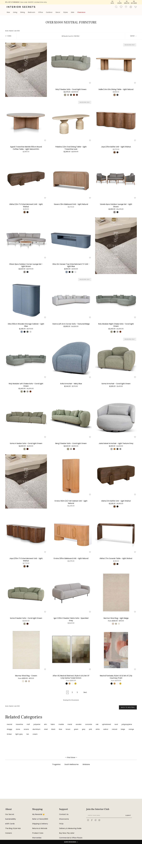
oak (97, 724)
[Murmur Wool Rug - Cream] (26, 650)
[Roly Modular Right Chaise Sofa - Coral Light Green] (116, 298)
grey (83, 729)
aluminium (36, 729)
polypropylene (127, 724)
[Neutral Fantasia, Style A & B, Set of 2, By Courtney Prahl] (116, 650)
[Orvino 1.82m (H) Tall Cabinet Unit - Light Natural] (71, 475)
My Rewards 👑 (38, 814)
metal (70, 724)
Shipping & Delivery (40, 823)
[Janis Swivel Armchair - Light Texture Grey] (116, 418)
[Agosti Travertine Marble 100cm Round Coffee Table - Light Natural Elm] (26, 121)
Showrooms (64, 819)
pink (90, 729)
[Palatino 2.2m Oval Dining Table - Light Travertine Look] (71, 121)
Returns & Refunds (39, 828)
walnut (105, 729)
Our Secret (9, 814)
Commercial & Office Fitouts (70, 838)
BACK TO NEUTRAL (128, 707)
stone (18, 729)
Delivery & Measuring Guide (70, 828)
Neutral (11, 31)
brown (68, 729)
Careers (8, 833)
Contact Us (63, 814)
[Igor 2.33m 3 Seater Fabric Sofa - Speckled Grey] (71, 592)
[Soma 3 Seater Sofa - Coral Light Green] (26, 592)
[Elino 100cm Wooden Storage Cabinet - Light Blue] (26, 298)
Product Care (37, 833)
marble (61, 724)
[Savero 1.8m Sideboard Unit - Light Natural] (71, 178)
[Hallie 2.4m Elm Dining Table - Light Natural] (116, 63)
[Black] (66, 683)
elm (45, 724)
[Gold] (75, 683)
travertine (19, 724)
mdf (28, 724)
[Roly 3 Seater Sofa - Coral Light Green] (71, 63)
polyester (37, 724)
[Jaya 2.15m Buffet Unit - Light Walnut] (116, 121)
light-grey (19, 734)
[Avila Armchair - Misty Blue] (71, 358)
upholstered (106, 724)
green (76, 729)
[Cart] (135, 7)
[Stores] (126, 7)
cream (35, 734)
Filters (9, 36)
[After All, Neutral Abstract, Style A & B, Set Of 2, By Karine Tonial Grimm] (71, 650)
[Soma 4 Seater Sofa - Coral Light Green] (26, 418)
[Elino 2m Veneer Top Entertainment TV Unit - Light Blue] (71, 238)
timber (9, 734)
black (53, 729)
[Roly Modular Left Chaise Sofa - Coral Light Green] (26, 358)
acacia (26, 729)
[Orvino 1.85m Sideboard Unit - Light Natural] (71, 533)
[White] (72, 683)
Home (6, 31)
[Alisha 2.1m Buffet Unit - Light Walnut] (116, 475)
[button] (71, 842)
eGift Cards (10, 823)
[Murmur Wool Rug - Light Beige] (116, 592)
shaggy (9, 729)
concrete (88, 724)
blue (60, 729)
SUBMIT (128, 815)
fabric (53, 724)
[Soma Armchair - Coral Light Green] (116, 358)
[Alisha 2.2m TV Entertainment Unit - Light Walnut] (26, 178)
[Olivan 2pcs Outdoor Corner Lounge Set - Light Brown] (26, 238)
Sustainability (10, 819)
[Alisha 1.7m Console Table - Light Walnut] (116, 533)
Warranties (36, 838)
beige (123, 729)
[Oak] (69, 683)
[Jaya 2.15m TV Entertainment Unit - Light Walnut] (26, 533)
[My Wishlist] (121, 6)
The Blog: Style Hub (13, 828)
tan (27, 734)
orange (131, 729)
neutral (9, 724)
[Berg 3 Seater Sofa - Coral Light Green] (71, 418)
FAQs (61, 823)
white (98, 729)
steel (46, 729)
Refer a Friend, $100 (40, 819)
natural (114, 729)
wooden (78, 724)
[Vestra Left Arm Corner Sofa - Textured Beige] (71, 298)
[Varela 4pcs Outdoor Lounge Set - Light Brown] (116, 178)
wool (116, 724)
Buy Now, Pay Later (66, 833)
